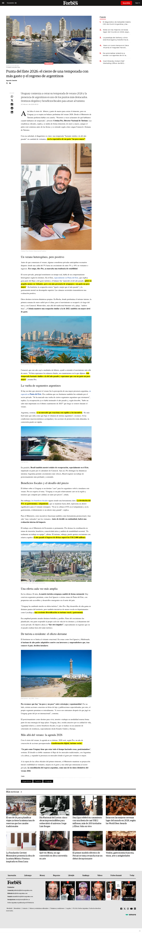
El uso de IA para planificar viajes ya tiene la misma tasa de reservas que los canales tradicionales (20, 822)
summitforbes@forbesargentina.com (22, 896)
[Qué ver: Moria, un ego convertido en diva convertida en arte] (54, 841)
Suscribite (126, 3)
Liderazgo (27, 875)
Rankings (85, 875)
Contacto (25, 908)
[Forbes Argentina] (71, 3)
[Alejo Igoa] (83, 891)
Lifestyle (71, 875)
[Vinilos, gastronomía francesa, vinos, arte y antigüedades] (121, 841)
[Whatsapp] (12, 97)
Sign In (137, 3)
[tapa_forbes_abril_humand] (67, 891)
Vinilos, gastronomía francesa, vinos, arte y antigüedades (120, 854)
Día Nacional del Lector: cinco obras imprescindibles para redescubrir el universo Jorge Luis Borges (53, 822)
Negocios (56, 875)
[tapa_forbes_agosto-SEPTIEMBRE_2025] (128, 891)
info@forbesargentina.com (19, 893)
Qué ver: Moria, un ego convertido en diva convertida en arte (53, 856)
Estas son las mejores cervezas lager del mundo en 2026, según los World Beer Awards (116, 31)
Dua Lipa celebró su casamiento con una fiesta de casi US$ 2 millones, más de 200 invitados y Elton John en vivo (87, 822)
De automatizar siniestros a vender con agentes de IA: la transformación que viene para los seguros (116, 54)
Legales (68, 908)
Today (132, 875)
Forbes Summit (116, 875)
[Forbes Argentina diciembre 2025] (98, 891)
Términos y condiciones (57, 908)
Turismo (38, 781)
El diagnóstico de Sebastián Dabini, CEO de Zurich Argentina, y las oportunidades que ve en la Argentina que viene (117, 23)
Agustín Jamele (11, 80)
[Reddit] (12, 108)
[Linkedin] (12, 112)
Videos (99, 875)
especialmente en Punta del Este (66, 277)
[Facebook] (12, 104)
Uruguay (48, 781)
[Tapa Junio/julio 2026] (52, 891)
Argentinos (26, 781)
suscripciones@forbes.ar (23, 899)
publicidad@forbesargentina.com (22, 890)
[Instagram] (128, 908)
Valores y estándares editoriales (38, 908)
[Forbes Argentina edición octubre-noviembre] (113, 891)
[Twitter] (12, 100)
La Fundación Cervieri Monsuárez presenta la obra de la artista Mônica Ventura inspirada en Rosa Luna (20, 857)
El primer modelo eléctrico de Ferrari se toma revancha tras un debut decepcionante (87, 856)
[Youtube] (131, 908)
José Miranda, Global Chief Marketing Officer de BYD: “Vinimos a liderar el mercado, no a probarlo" (116, 62)
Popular (103, 17)
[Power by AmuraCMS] (130, 914)
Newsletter (17, 908)
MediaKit (9, 908)
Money (42, 875)
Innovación (12, 875)
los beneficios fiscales (39, 500)
